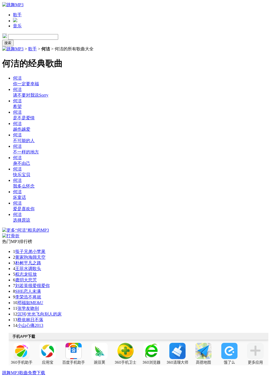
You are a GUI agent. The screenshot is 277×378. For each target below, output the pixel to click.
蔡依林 (23, 319)
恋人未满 (32, 291)
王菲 (19, 268)
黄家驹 (21, 257)
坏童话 (19, 197)
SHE (19, 291)
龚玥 (19, 280)
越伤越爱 (21, 129)
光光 (31, 314)
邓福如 (23, 302)
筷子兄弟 (23, 251)
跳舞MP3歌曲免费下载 (23, 372)
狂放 (32, 274)
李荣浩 (21, 297)
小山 (21, 325)
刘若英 (21, 285)
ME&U (36, 302)
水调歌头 (32, 268)
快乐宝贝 (21, 174)
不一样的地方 (26, 152)
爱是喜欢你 (24, 208)
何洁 (17, 78)
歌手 (17, 14)
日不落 (36, 319)
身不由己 (21, 163)
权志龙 (21, 274)
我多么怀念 (24, 186)
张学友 (23, 308)
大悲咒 (30, 280)
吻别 (34, 308)
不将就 (34, 297)
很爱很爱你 (39, 285)
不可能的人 (24, 140)
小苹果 (38, 251)
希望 (17, 106)
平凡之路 (32, 263)
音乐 (17, 26)
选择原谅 (21, 220)
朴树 (19, 263)
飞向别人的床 (49, 314)
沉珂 (21, 314)
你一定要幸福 (26, 83)
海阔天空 (36, 257)
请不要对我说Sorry (30, 95)
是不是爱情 (24, 118)
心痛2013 (34, 325)
